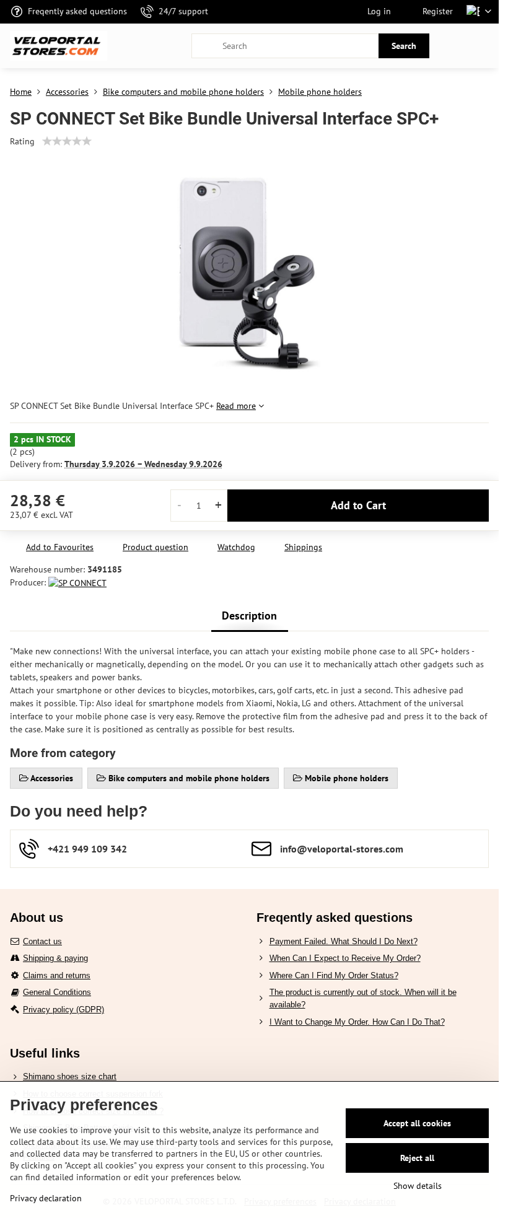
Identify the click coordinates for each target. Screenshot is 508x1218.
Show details (417, 1185)
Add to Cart (358, 505)
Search (404, 45)
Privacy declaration (46, 1198)
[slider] (67, 141)
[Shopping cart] (454, 45)
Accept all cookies (417, 1123)
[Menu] (484, 45)
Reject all (417, 1157)
